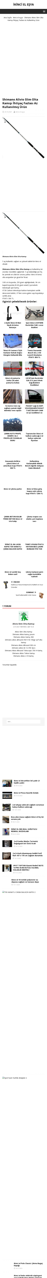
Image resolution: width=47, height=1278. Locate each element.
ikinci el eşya (18, 17)
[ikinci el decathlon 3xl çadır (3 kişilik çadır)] (7, 785)
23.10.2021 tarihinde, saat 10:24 (23, 627)
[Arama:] (24, 722)
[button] (43, 11)
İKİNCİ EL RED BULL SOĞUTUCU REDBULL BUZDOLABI (24, 830)
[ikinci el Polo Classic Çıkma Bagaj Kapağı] (7, 1268)
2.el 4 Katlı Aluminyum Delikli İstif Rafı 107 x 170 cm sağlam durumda (28, 854)
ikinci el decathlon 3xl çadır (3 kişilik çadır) (27, 782)
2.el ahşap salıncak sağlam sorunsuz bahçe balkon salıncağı (28, 806)
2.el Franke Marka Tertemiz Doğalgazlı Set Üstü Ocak (26, 842)
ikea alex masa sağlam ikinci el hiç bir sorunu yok (27, 818)
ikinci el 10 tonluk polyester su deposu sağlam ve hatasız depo (25, 881)
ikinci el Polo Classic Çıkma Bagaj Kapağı (28, 1264)
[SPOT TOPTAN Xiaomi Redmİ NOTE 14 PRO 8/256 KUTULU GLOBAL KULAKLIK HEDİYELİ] (6, 870)
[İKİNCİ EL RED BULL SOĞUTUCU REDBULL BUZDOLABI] (5, 834)
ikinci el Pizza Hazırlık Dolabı (26, 793)
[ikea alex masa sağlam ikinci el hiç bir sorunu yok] (5, 822)
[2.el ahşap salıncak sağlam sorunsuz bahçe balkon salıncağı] (6, 809)
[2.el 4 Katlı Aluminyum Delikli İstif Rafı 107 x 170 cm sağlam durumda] (6, 858)
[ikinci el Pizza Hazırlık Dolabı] (7, 797)
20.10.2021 (8, 112)
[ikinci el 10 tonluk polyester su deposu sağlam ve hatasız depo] (6, 884)
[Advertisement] (23, 60)
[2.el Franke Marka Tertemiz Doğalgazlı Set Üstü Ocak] (7, 845)
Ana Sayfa (8, 17)
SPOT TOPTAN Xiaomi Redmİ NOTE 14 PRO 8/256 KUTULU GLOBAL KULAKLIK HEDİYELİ (28, 867)
